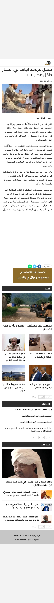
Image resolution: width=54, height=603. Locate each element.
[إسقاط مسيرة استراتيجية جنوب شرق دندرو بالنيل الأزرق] (13, 373)
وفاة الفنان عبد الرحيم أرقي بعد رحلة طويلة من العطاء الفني (29, 483)
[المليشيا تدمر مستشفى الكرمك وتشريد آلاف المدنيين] (27, 307)
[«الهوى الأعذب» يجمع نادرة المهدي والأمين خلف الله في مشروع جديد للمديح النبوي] (46, 494)
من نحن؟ (37, 535)
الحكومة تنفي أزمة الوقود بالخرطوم (36, 416)
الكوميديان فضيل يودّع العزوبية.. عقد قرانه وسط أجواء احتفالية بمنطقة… (21, 518)
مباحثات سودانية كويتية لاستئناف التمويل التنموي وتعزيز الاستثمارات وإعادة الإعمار (28, 429)
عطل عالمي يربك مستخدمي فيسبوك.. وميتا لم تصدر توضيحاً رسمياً (21, 505)
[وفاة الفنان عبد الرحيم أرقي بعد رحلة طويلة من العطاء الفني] (27, 463)
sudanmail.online (21, 539)
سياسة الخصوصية (20, 535)
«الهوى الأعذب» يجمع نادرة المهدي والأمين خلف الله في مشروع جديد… (21, 493)
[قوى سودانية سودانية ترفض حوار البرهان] (40, 373)
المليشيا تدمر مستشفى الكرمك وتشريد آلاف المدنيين (27, 327)
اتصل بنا (30, 535)
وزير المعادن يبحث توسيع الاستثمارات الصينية (33, 410)
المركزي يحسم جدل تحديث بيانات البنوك (36, 422)
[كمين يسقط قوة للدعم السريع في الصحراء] (40, 342)
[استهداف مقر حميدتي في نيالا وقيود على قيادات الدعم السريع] (13, 342)
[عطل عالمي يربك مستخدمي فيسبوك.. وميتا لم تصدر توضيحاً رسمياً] (46, 507)
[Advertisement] (27, 27)
